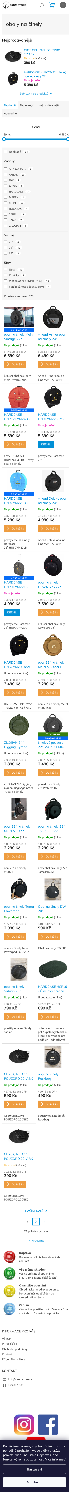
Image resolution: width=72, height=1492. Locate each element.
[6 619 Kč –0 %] (19, 317)
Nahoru (38, 1240)
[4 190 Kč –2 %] (19, 565)
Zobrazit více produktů (34, 93)
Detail (46, 444)
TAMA (15, 220)
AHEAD (16, 174)
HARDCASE (19, 191)
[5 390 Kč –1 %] (19, 481)
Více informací (55, 1459)
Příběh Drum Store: (14, 1359)
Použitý (16, 275)
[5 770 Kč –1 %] (19, 397)
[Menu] (63, 5)
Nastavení (34, 1469)
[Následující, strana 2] (36, 1221)
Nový (15, 269)
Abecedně (10, 113)
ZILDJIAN (17, 225)
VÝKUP (6, 1338)
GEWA (15, 185)
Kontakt (7, 1354)
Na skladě (18, 151)
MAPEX (16, 197)
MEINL (16, 203)
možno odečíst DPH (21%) (29, 280)
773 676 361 (16, 1385)
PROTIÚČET (9, 1344)
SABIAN (16, 214)
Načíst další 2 (36, 1211)
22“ (14, 247)
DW (14, 180)
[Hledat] (42, 5)
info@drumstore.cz (20, 1379)
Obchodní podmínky (14, 1349)
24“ (14, 253)
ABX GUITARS (20, 168)
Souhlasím (34, 1482)
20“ (14, 241)
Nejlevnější (27, 105)
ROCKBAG (18, 208)
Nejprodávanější (48, 105)
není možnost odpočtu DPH (29, 286)
